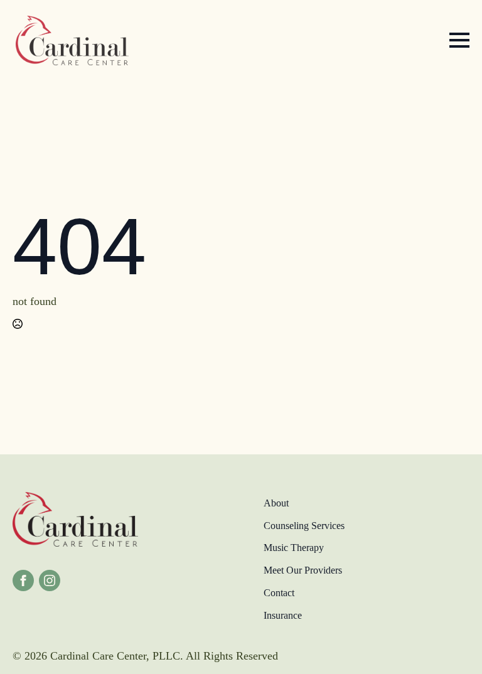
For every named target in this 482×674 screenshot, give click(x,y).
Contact (279, 592)
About (276, 503)
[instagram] (49, 580)
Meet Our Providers (303, 570)
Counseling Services (304, 525)
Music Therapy (294, 547)
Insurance (283, 615)
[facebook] (23, 580)
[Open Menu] (459, 40)
